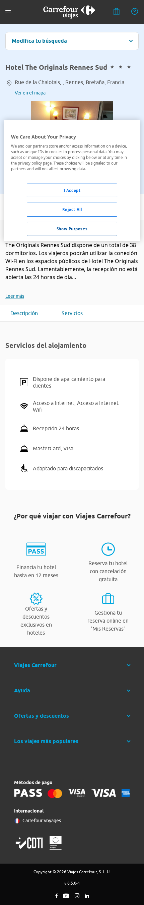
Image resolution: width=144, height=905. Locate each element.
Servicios (72, 313)
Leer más (14, 296)
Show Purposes (72, 228)
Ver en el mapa (30, 92)
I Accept (72, 190)
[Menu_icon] (8, 12)
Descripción (24, 313)
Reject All (72, 209)
